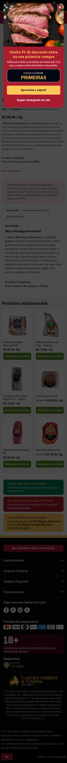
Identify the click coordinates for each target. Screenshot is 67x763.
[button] (60, 7)
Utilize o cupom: (33, 73)
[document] (33, 381)
